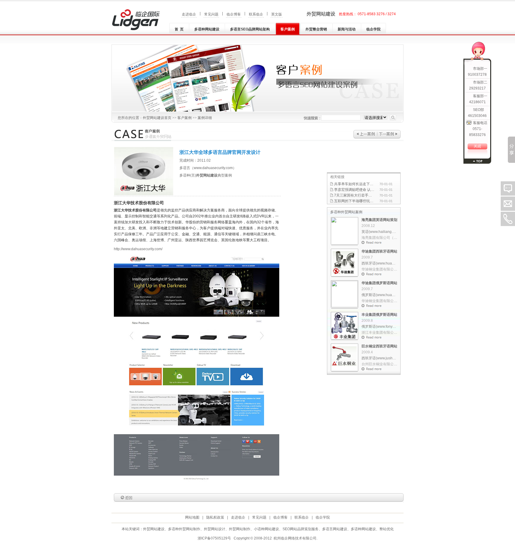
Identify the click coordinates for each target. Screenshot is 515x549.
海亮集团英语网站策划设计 (383, 220)
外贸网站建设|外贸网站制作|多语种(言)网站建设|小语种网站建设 (135, 20)
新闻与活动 (347, 29)
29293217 (477, 88)
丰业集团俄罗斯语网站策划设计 (387, 315)
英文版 (276, 14)
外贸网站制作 (239, 529)
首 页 (179, 29)
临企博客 (234, 14)
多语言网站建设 (334, 529)
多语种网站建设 (206, 29)
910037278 (477, 74)
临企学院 (373, 29)
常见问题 (211, 14)
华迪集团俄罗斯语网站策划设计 (387, 283)
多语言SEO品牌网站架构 (250, 29)
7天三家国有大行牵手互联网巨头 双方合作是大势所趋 (354, 195)
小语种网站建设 (266, 529)
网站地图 (192, 517)
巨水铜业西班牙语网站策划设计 (387, 346)
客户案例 (287, 29)
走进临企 (189, 14)
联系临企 (256, 14)
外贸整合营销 (316, 29)
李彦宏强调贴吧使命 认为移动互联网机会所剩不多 (354, 190)
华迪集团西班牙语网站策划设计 (387, 251)
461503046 (477, 116)
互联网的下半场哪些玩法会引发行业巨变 (354, 201)
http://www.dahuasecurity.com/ (138, 249)
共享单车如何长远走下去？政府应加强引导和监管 (354, 184)
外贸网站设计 (214, 529)
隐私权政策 (215, 517)
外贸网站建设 (321, 13)
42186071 (477, 102)
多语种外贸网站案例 (346, 212)
